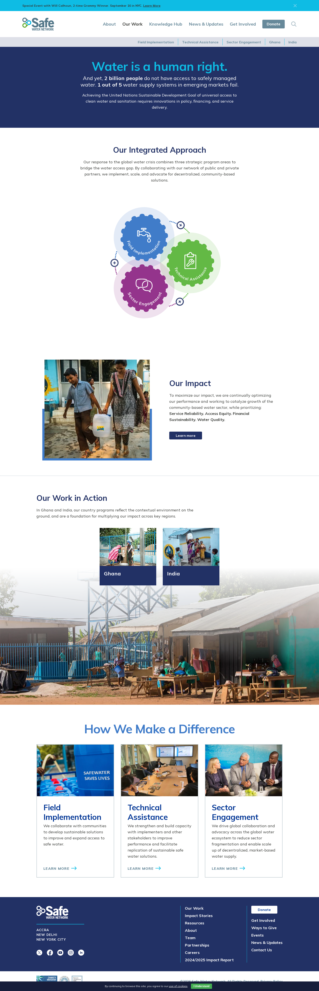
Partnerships (197, 945)
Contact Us (261, 949)
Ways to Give (264, 927)
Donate (273, 23)
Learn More (151, 6)
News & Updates (206, 24)
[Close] (295, 5)
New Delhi (46, 935)
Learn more (186, 435)
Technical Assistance (200, 42)
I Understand (201, 986)
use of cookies (178, 986)
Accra (42, 930)
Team (190, 937)
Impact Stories (199, 915)
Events (257, 935)
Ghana (274, 42)
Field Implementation (156, 42)
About (109, 24)
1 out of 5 (109, 84)
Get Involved (243, 24)
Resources (194, 923)
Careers (192, 952)
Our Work (132, 24)
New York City (51, 939)
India (292, 42)
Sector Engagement (244, 42)
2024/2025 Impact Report (209, 959)
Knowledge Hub (165, 24)
